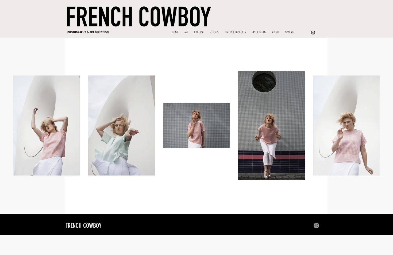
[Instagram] (313, 32)
